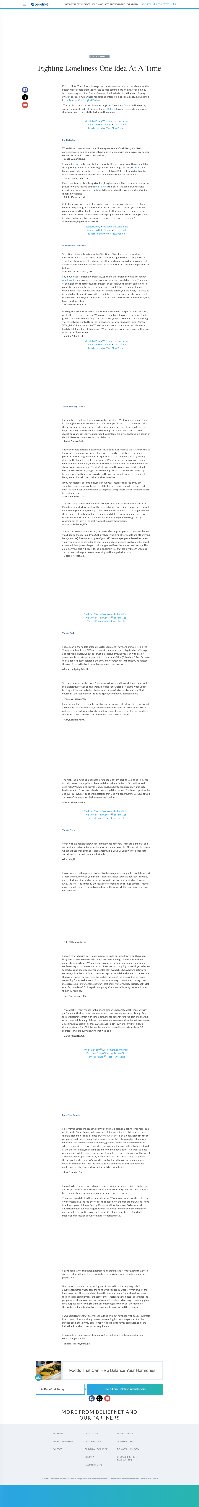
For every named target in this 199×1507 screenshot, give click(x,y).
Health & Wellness (99, 56)
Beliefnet (112, 108)
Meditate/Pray (92, 120)
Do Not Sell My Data (128, 1449)
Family (132, 4)
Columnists (91, 1433)
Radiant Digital (93, 1464)
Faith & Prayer (83, 4)
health (137, 167)
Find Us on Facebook (96, 1449)
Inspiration (70, 4)
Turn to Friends (96, 127)
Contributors (93, 1441)
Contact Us (59, 1449)
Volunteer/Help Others (99, 124)
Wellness (100, 4)
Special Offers (162, 4)
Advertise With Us (63, 1441)
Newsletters (147, 4)
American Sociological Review (84, 100)
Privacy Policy (125, 1433)
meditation (100, 186)
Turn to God (119, 124)
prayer (76, 163)
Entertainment (117, 4)
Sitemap (89, 1457)
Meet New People (115, 127)
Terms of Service (126, 1441)
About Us (58, 1433)
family (127, 105)
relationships (69, 280)
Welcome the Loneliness (115, 120)
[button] (174, 4)
